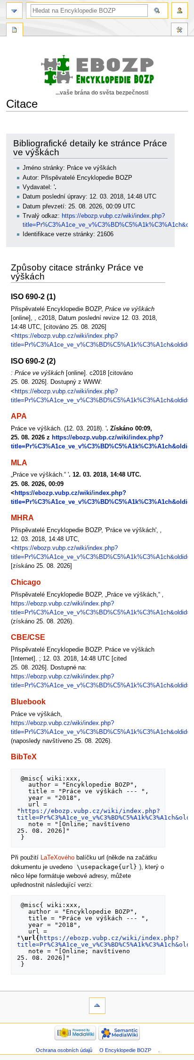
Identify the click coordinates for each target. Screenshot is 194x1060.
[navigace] (14, 10)
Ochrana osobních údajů (64, 1050)
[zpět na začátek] (97, 1005)
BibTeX (24, 756)
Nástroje (179, 30)
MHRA (22, 517)
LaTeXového (57, 857)
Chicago (26, 582)
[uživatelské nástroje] (179, 10)
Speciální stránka (15, 30)
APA (19, 416)
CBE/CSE (28, 637)
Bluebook (28, 701)
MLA (19, 462)
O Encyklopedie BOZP (125, 1050)
